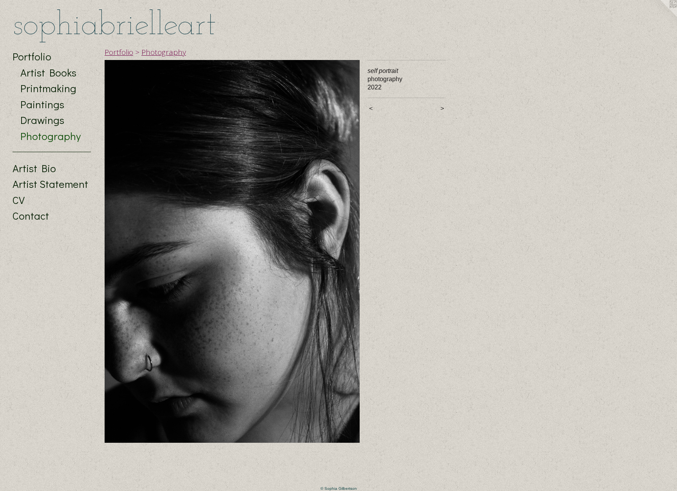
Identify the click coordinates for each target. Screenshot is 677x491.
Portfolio (32, 56)
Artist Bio (34, 168)
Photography (50, 136)
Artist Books (48, 72)
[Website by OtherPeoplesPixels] (661, 15)
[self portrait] (232, 251)
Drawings (42, 120)
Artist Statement (50, 184)
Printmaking (48, 88)
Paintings (42, 104)
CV (19, 200)
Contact (31, 215)
